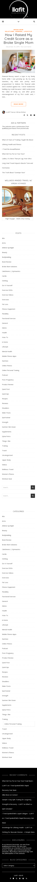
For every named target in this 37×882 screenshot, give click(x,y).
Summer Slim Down (9, 427)
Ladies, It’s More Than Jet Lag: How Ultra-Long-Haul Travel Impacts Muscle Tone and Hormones (17, 163)
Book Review (6, 262)
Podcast (5, 375)
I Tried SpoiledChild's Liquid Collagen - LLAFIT (18, 813)
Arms (4, 243)
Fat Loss (5, 304)
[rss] (26, 878)
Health (4, 333)
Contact (15, 795)
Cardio (4, 276)
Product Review (7, 384)
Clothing (5, 281)
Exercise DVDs (7, 290)
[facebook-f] (10, 878)
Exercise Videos (7, 295)
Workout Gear (7, 479)
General (19, 31)
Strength (5, 422)
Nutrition (5, 361)
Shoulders (5, 408)
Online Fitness (7, 366)
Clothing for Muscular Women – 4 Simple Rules (18, 832)
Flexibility (5, 314)
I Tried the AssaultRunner (11, 149)
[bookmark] (13, 878)
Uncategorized (7, 455)
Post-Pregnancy (8, 380)
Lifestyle (28, 31)
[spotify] (23, 878)
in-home (5, 342)
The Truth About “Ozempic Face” (13, 172)
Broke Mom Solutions (14, 30)
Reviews (5, 403)
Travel (4, 450)
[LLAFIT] (18, 9)
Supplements (6, 432)
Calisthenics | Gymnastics (11, 271)
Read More (18, 104)
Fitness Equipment (8, 309)
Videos (4, 465)
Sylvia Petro (6, 436)
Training (5, 446)
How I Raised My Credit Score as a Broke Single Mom (18, 39)
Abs (3, 238)
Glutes (4, 328)
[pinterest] (20, 878)
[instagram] (16, 878)
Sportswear (6, 417)
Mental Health (7, 351)
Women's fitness (8, 474)
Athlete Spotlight (8, 248)
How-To (5, 337)
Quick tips (5, 394)
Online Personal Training (10, 370)
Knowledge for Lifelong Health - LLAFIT (16, 827)
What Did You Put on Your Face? (13, 154)
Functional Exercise (9, 318)
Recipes (5, 399)
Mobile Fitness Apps (9, 356)
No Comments (26, 47)
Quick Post (6, 389)
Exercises (5, 300)
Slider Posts (6, 413)
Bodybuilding (6, 257)
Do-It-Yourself (7, 285)
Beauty (4, 252)
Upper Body (6, 460)
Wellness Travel (7, 469)
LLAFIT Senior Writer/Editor (16, 112)
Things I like (6, 441)
